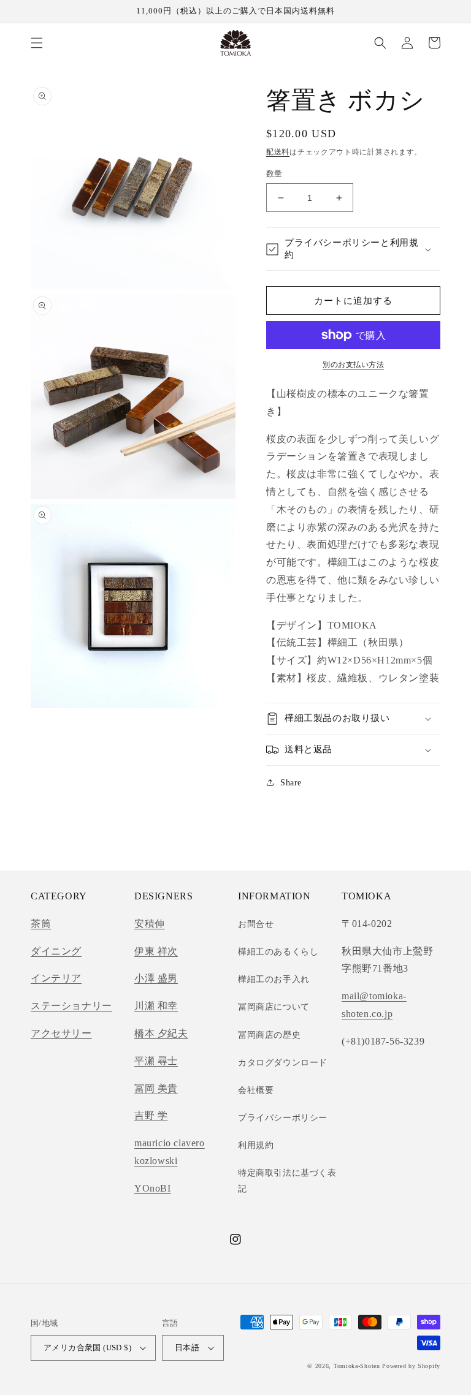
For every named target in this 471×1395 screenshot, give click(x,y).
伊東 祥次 (156, 951)
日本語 (187, 1347)
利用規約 (256, 1145)
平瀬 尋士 (156, 1061)
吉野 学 (150, 1115)
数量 (274, 173)
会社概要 (256, 1090)
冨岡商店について (274, 1006)
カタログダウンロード (282, 1062)
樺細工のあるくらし (278, 951)
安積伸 (149, 923)
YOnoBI (152, 1188)
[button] (36, 42)
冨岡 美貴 (156, 1088)
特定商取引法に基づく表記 (287, 1180)
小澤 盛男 (156, 978)
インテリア (56, 978)
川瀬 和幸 (156, 1005)
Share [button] (291, 782)
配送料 (277, 152)
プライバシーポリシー (282, 1117)
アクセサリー (61, 1033)
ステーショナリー (71, 1005)
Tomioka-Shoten (357, 1366)
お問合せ (256, 924)
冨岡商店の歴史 (269, 1035)
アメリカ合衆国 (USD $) (87, 1347)
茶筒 (41, 923)
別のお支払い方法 (353, 364)
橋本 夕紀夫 (161, 1033)
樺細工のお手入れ (274, 979)
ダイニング (56, 951)
